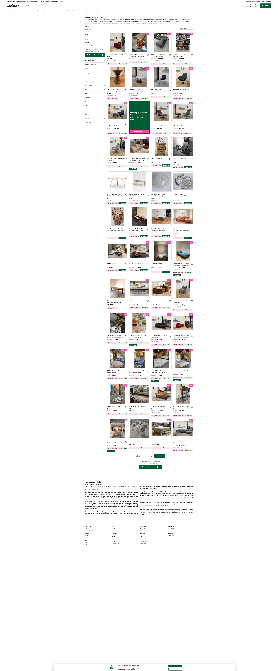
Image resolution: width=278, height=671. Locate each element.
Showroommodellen (94, 15)
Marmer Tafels (171, 535)
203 (152, 456)
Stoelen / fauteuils (89, 531)
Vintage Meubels (116, 543)
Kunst (86, 542)
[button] (168, 1)
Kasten (86, 544)
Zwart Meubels (143, 541)
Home (86, 15)
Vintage (114, 539)
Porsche (114, 528)
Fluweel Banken (171, 533)
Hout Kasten (143, 533)
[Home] (13, 5)
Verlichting (87, 535)
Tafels (86, 537)
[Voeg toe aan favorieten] (126, 55)
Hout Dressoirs (171, 528)
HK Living (114, 533)
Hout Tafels (142, 531)
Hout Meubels (143, 528)
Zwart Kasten (143, 543)
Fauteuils (87, 533)
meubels (99, 486)
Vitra (169, 531)
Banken (86, 540)
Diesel (113, 531)
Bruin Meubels (143, 539)
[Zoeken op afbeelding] (242, 5)
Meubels (87, 528)
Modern (114, 541)
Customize (174, 669)
